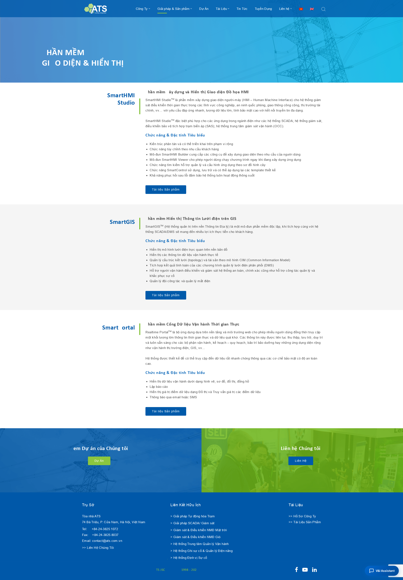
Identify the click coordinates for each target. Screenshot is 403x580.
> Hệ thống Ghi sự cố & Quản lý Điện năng (201, 551)
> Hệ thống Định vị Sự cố (188, 557)
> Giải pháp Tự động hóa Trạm (192, 516)
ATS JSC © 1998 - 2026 (176, 570)
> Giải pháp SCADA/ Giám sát (192, 523)
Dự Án (204, 8)
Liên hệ (284, 8)
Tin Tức (242, 8)
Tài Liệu (221, 8)
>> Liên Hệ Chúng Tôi (98, 547)
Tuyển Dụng (263, 8)
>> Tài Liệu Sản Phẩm (305, 522)
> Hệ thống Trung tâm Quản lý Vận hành (199, 544)
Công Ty (142, 8)
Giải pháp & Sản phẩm (173, 8)
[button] (382, 571)
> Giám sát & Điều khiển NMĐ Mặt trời (198, 530)
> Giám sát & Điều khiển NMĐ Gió (195, 537)
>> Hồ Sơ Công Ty (302, 516)
